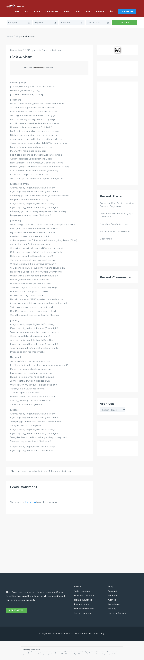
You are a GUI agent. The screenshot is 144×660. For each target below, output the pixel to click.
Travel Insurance (83, 613)
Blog (78, 11)
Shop (88, 11)
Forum (67, 11)
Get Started (16, 610)
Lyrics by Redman (37, 471)
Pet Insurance (81, 604)
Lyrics (24, 471)
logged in (30, 502)
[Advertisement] (117, 134)
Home (10, 36)
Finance (112, 595)
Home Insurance (83, 599)
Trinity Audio (38, 68)
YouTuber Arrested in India (114, 224)
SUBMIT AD (127, 11)
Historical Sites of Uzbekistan (115, 231)
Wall (17, 11)
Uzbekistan (106, 238)
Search (125, 23)
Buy (26, 11)
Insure (37, 11)
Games (112, 599)
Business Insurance (84, 595)
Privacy (112, 608)
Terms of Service (117, 613)
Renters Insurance (84, 608)
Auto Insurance (82, 591)
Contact (100, 11)
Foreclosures (51, 11)
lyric (18, 471)
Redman (56, 50)
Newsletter (114, 604)
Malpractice (54, 471)
